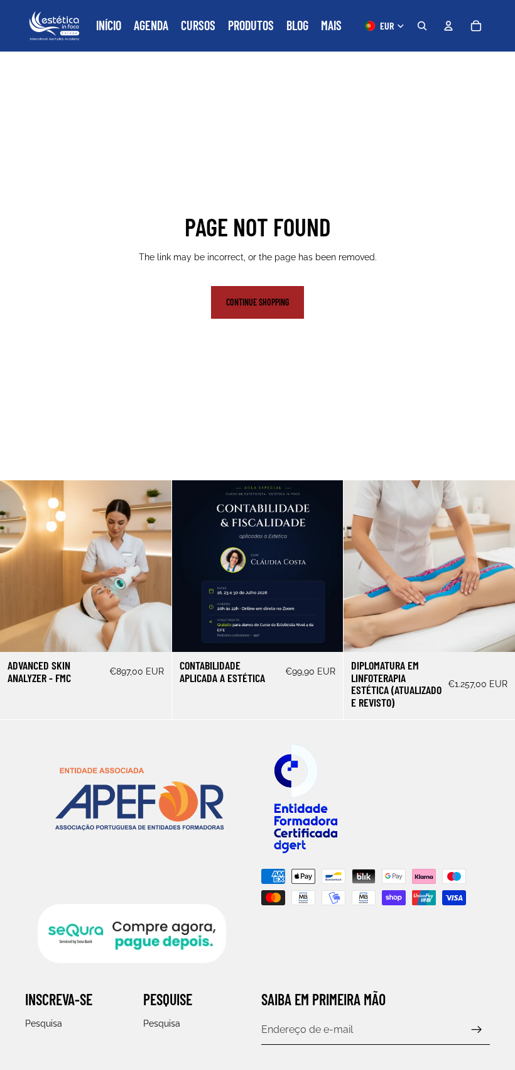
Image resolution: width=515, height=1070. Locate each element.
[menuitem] (331, 25)
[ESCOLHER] (152, 632)
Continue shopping (257, 302)
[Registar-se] (477, 1030)
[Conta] (448, 26)
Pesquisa (43, 1023)
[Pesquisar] (422, 26)
